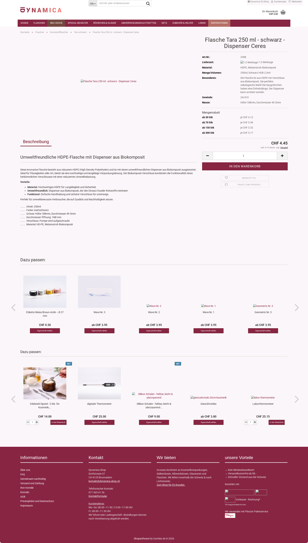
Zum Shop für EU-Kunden (170, 484)
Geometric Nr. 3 (263, 312)
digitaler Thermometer (99, 403)
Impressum (26, 505)
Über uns (25, 470)
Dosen (24, 23)
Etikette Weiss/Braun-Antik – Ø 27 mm (45, 314)
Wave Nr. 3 (99, 312)
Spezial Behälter (78, 23)
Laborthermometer (263, 403)
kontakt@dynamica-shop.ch (104, 481)
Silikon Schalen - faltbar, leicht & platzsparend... (154, 405)
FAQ (22, 474)
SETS (164, 23)
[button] (207, 156)
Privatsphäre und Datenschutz (37, 501)
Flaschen (39, 23)
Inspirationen (219, 23)
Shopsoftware (142, 538)
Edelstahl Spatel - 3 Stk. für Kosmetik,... (45, 405)
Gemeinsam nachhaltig (33, 478)
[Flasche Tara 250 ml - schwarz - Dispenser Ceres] (108, 80)
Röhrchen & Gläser (104, 23)
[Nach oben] (9, 538)
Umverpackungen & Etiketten (138, 23)
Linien (202, 23)
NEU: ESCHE (56, 23)
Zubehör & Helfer (182, 23)
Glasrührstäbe (208, 403)
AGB (22, 496)
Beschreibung (36, 141)
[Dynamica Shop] (51, 8)
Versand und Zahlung (32, 483)
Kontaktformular (98, 496)
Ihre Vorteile (27, 487)
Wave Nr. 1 (208, 312)
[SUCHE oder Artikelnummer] (148, 3)
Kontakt (24, 492)
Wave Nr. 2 (154, 312)
